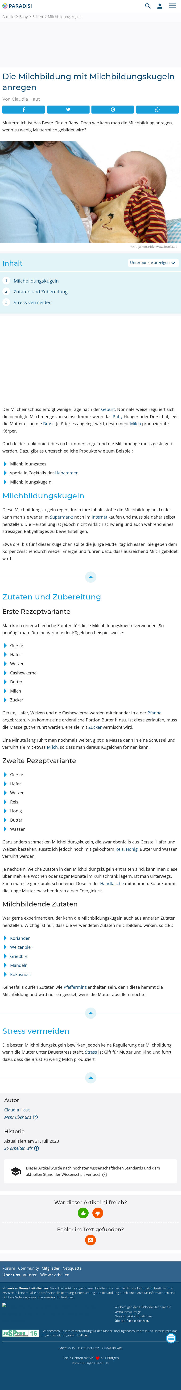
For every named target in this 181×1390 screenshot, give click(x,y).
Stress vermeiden (33, 302)
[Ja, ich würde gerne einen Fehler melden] (90, 1240)
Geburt (108, 409)
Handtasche (112, 883)
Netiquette (72, 1268)
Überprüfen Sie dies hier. (132, 1321)
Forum (8, 1268)
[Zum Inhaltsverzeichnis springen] (90, 577)
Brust (48, 423)
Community (28, 1268)
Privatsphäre (112, 1348)
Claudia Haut (17, 1110)
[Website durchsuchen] (148, 6)
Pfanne (154, 713)
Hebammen (66, 473)
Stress (91, 1052)
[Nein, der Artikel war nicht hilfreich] (97, 1213)
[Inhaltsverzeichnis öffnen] (171, 1338)
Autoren (30, 1274)
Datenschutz (88, 1348)
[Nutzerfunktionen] (160, 6)
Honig (132, 849)
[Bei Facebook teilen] (23, 110)
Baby (23, 16)
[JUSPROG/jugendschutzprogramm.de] (20, 1333)
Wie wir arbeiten (54, 1274)
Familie (8, 16)
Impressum (67, 1348)
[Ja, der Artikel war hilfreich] (83, 1213)
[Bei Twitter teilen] (68, 110)
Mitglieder (51, 1268)
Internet (99, 517)
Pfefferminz (75, 987)
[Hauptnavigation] (173, 6)
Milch (135, 423)
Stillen (38, 16)
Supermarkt (61, 517)
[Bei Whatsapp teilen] (157, 110)
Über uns (11, 1275)
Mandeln (19, 965)
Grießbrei (19, 956)
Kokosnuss (21, 974)
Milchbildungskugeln (36, 281)
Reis (119, 849)
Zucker (95, 727)
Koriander (20, 938)
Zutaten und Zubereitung (41, 291)
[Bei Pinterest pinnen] (112, 110)
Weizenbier (21, 947)
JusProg (82, 1335)
